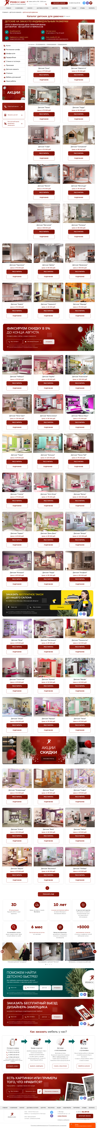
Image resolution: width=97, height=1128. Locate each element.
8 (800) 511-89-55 (74, 3)
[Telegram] (84, 3)
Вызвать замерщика (36, 1066)
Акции (74, 8)
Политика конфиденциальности (39, 1125)
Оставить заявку (12, 1066)
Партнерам (76, 1107)
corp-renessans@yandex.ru (83, 1119)
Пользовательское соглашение (57, 1125)
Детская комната (15, 12)
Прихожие (10, 65)
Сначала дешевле (51, 44)
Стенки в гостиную (13, 61)
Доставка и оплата (42, 8)
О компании (19, 8)
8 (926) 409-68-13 (74, 5)
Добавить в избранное (63, 1119)
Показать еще (48, 894)
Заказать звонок (59, 3)
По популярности (40, 44)
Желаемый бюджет (33, 341)
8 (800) (82, 1112)
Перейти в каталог (84, 1066)
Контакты (91, 8)
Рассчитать (44, 75)
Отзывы (82, 8)
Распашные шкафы (13, 49)
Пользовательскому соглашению (30, 347)
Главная (8, 8)
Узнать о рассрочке (60, 1066)
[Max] (87, 3)
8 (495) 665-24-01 (74, 1)
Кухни (8, 45)
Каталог (29, 8)
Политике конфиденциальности (16, 347)
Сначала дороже (62, 44)
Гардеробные (11, 57)
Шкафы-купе (10, 53)
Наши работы (11, 81)
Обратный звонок (85, 1116)
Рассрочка (65, 8)
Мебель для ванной (13, 77)
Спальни (9, 73)
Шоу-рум (55, 8)
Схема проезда (62, 1116)
